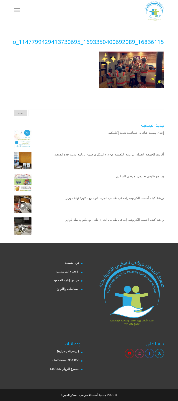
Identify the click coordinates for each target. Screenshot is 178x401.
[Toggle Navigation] (17, 11)
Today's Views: (67, 351)
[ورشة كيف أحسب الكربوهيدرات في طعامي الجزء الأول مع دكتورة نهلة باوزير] (22, 205)
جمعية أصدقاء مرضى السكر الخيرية (83, 395)
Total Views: (59, 360)
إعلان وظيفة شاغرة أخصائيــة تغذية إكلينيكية (136, 132)
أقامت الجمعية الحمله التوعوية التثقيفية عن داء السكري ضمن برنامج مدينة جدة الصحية (109, 154)
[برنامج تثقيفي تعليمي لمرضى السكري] (22, 183)
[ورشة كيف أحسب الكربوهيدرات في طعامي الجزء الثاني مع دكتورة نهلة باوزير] (22, 226)
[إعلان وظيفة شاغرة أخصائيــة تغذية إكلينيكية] (22, 139)
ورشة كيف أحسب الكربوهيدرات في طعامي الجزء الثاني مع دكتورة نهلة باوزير (114, 219)
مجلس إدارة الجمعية (66, 280)
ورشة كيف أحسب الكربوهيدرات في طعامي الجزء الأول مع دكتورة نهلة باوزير (115, 198)
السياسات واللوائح (68, 289)
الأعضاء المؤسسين (67, 271)
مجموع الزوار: (70, 369)
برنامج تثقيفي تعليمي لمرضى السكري (140, 176)
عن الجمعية (72, 262)
